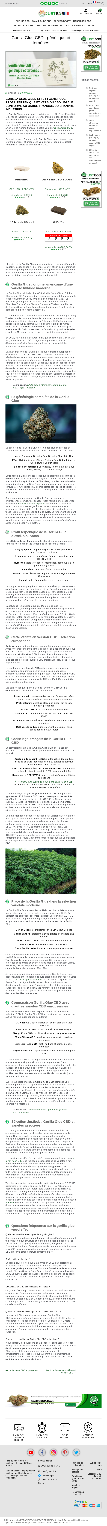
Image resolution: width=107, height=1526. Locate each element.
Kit (67, 25)
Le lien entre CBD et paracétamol (24, 1370)
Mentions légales (76, 1486)
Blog (91, 25)
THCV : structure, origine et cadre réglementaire (95, 125)
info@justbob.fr (49, 1471)
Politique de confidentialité (78, 1464)
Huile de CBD (55, 25)
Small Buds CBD (41, 21)
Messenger (48, 1476)
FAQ (90, 3)
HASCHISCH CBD (82, 21)
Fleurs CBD (23, 21)
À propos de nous (96, 1464)
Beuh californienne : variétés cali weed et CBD (61, 1371)
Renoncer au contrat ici (78, 1493)
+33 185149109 (12, 3)
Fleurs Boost (62, 21)
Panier (99, 12)
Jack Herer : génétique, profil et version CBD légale (94, 140)
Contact (82, 3)
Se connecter (86, 13)
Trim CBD (40, 25)
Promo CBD (78, 25)
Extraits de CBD (23, 25)
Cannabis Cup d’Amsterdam (27, 979)
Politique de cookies (77, 1470)
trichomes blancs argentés (31, 504)
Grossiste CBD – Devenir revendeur (95, 1476)
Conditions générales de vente (78, 1478)
